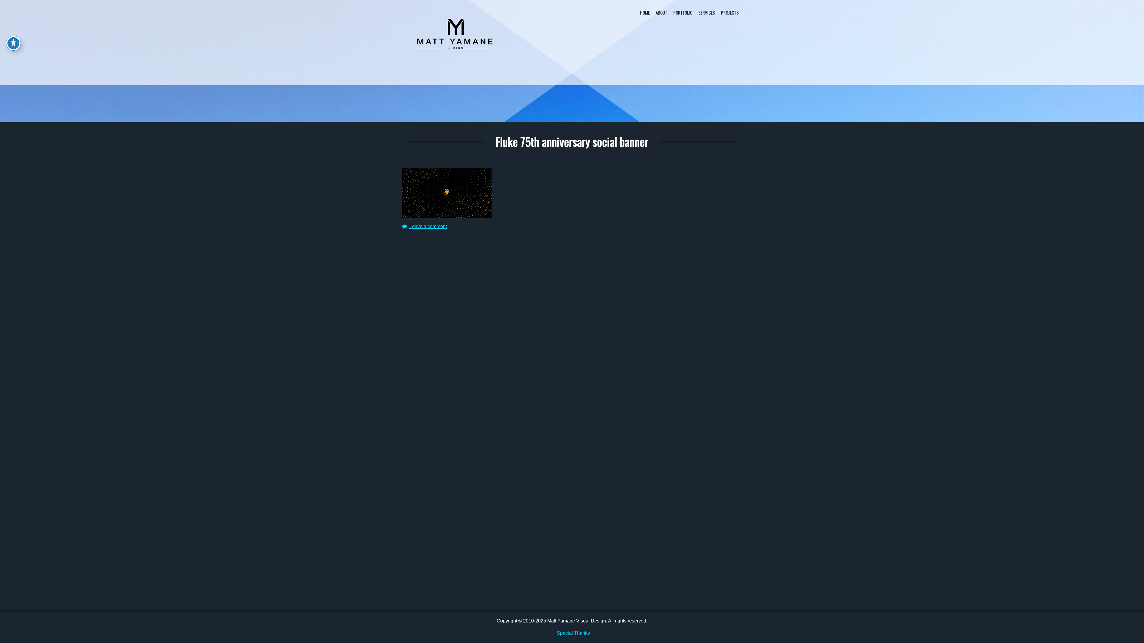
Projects (730, 12)
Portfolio (682, 12)
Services (706, 12)
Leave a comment (428, 226)
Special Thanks (573, 633)
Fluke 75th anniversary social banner (572, 141)
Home (645, 12)
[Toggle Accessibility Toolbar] (13, 43)
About (661, 12)
